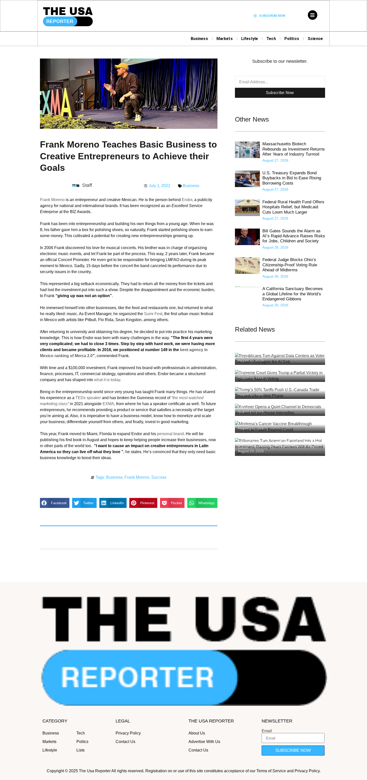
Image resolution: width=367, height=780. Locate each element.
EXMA (108, 404)
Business (199, 38)
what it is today (107, 380)
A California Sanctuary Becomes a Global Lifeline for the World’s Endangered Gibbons (292, 293)
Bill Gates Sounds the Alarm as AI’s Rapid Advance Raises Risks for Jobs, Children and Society (293, 236)
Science (315, 38)
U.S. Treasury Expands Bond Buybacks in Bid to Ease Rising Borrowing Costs (291, 178)
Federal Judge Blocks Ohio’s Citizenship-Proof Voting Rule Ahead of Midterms (289, 264)
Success (159, 477)
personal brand (170, 434)
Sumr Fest (153, 314)
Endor (187, 200)
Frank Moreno (52, 200)
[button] (54, 503)
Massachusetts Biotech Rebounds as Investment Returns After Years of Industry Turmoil (293, 149)
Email (267, 731)
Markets (224, 38)
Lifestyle (249, 38)
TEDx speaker (88, 398)
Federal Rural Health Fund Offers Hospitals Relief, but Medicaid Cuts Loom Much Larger (293, 207)
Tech (271, 38)
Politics (291, 38)
